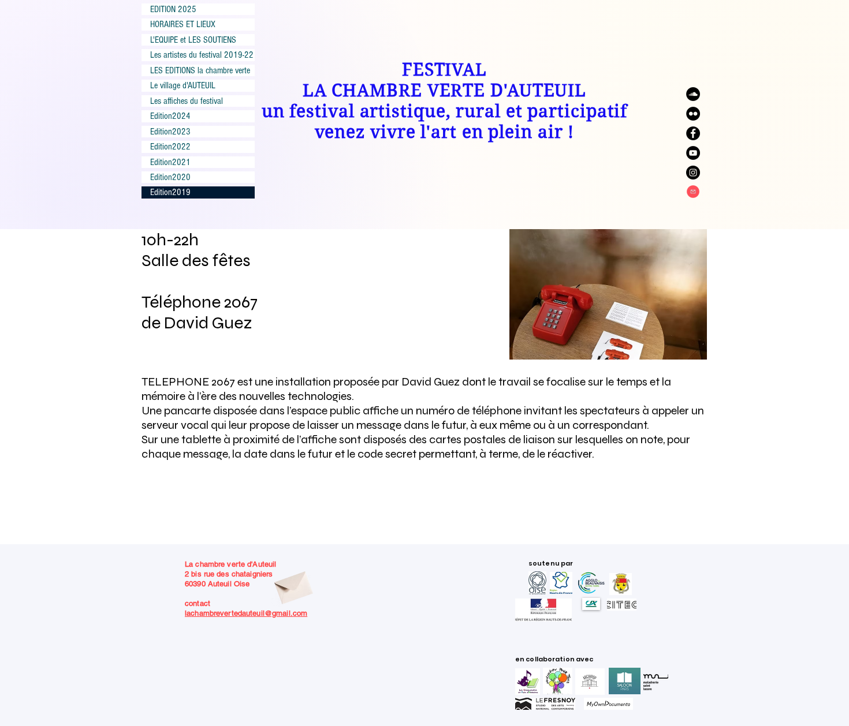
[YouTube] (693, 153)
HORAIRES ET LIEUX (182, 24)
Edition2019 (170, 192)
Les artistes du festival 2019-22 (202, 55)
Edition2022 (170, 146)
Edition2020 (170, 177)
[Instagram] (693, 172)
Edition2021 (170, 162)
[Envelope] (292, 584)
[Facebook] (693, 133)
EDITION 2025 (173, 9)
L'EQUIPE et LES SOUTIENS (193, 40)
